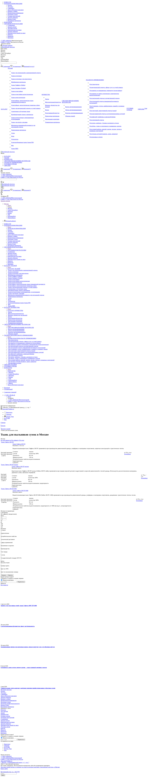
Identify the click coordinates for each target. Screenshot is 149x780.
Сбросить (10, 575)
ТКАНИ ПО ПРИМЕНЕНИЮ (13, 162)
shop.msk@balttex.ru (8, 409)
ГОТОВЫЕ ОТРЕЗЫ (10, 164)
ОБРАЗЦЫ (7, 165)
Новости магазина (8, 580)
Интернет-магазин (6, 689)
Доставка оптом (5, 727)
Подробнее (127, 454)
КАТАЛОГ (7, 156)
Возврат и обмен (6, 699)
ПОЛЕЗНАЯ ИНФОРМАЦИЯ (17, 228)
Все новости (4, 585)
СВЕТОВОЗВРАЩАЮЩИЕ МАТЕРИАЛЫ (17, 161)
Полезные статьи (6, 702)
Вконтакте (9, 412)
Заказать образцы (6, 697)
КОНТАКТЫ (11, 371)
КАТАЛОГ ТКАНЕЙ (14, 268)
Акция (3, 713)
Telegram (8, 414)
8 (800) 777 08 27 (6, 42)
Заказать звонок (5, 201)
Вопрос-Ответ (5, 705)
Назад (9, 205)
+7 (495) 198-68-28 (6, 40)
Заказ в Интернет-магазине (9, 696)
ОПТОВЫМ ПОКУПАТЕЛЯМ (17, 250)
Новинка (3, 710)
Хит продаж (4, 711)
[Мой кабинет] (2, 171)
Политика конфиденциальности (10, 703)
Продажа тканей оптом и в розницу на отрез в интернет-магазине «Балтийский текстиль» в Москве (30, 767)
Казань (10, 213)
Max (5, 419)
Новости (3, 730)
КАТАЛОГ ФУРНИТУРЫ (15, 310)
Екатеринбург (12, 216)
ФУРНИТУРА (8, 159)
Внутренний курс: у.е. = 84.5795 (10, 772)
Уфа (9, 214)
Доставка (3, 693)
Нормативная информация (8, 700)
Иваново (10, 211)
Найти (2, 775)
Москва (10, 208)
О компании (4, 719)
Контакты (3, 733)
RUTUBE (7, 418)
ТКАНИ (6, 158)
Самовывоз (4, 694)
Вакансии (3, 731)
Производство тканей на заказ (9, 725)
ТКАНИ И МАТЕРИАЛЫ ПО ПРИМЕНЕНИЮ (22, 338)
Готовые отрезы (5, 716)
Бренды (3, 728)
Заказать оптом (5, 720)
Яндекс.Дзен (10, 416)
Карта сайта (4, 768)
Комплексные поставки (8, 722)
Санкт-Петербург (13, 210)
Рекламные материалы (7, 706)
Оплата (3, 691)
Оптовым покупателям (7, 717)
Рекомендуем (4, 714)
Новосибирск (12, 218)
